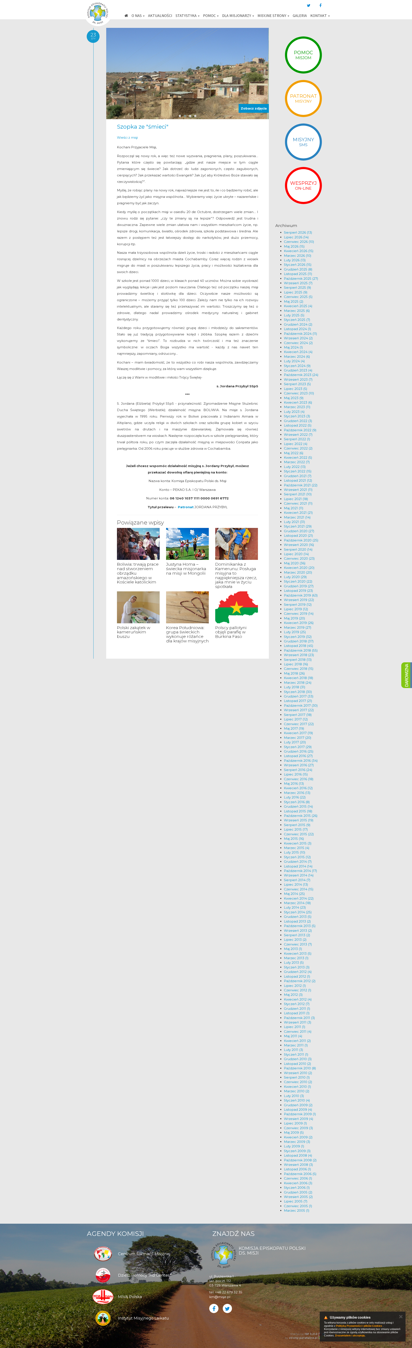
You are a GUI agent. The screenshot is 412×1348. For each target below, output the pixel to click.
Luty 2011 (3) (293, 1050)
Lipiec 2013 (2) (295, 940)
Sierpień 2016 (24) (298, 770)
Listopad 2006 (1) (297, 1169)
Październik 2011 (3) (299, 1018)
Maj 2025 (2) (293, 301)
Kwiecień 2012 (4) (298, 999)
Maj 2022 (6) (293, 453)
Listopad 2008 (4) (298, 1155)
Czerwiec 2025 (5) (298, 297)
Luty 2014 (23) (295, 907)
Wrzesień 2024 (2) (298, 338)
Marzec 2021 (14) (297, 517)
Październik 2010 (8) (300, 1068)
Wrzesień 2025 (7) (298, 283)
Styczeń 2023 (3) (297, 416)
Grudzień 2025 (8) (298, 269)
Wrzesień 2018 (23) (299, 655)
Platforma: (304, 1334)
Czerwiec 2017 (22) (299, 724)
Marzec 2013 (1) (296, 958)
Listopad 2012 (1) (297, 976)
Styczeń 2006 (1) (297, 1188)
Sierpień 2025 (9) (297, 288)
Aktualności (160, 15)
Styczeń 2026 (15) (298, 265)
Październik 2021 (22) (301, 485)
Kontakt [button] (319, 15)
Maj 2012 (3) (293, 995)
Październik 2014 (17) (300, 871)
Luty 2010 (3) (294, 1096)
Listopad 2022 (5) (298, 425)
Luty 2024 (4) (294, 361)
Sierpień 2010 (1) (297, 1077)
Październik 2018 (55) (301, 650)
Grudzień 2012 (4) (298, 972)
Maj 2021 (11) (293, 508)
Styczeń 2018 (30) (298, 692)
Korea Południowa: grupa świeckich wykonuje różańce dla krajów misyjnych (187, 634)
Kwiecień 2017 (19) (298, 733)
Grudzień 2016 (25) (299, 751)
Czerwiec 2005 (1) (298, 1206)
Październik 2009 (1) (300, 1114)
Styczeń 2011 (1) (296, 1054)
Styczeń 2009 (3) (297, 1151)
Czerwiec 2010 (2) (298, 1082)
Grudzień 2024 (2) (298, 324)
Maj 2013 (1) (293, 949)
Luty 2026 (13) (295, 260)
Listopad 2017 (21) (298, 701)
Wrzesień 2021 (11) (298, 490)
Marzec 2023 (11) (297, 407)
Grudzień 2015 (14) (298, 806)
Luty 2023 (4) (294, 412)
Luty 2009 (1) (294, 1146)
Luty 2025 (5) (294, 315)
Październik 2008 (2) (300, 1160)
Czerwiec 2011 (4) (298, 1031)
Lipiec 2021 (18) (296, 499)
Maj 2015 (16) (294, 839)
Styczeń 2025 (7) (297, 320)
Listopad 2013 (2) (297, 921)
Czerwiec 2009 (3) (298, 1128)
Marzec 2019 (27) (297, 627)
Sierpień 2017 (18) (298, 715)
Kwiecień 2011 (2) (297, 1041)
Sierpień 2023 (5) (297, 384)
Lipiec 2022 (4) (295, 444)
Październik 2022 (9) (300, 430)
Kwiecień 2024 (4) (298, 352)
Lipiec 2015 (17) (296, 829)
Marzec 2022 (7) (297, 462)
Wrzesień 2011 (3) (297, 1022)
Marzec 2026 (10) (297, 256)
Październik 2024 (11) (300, 334)
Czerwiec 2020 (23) (299, 558)
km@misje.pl (219, 1297)
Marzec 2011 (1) (296, 1045)
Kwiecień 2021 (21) (298, 513)
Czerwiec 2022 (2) (298, 448)
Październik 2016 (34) (301, 761)
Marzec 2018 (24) (298, 683)
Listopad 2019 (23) (298, 591)
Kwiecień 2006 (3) (298, 1183)
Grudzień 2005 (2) (298, 1192)
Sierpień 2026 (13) (298, 232)
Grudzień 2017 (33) (299, 696)
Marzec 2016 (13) (297, 793)
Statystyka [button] (186, 15)
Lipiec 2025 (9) (295, 292)
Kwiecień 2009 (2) (298, 1137)
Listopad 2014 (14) (298, 866)
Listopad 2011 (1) (297, 1013)
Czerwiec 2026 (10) (299, 242)
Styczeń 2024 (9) (297, 366)
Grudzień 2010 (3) (298, 1059)
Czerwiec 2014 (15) (299, 889)
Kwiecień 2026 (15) (299, 251)
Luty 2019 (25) (295, 632)
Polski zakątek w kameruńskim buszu (133, 632)
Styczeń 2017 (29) (298, 747)
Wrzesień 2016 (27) (299, 765)
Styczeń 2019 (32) (298, 637)
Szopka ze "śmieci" (142, 126)
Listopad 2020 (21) (298, 535)
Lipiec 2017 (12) (296, 719)
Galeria (300, 15)
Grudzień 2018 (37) (299, 641)
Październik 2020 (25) (301, 540)
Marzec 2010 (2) (296, 1091)
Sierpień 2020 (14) (298, 549)
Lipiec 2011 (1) (294, 1027)
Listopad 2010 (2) (297, 1064)
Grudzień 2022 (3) (298, 421)
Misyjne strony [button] (272, 15)
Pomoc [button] (210, 15)
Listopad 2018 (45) (298, 646)
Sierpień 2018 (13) (298, 660)
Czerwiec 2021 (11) (298, 503)
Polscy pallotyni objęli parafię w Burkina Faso (231, 632)
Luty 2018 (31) (294, 687)
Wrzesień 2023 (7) (298, 379)
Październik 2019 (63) (301, 595)
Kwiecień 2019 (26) (299, 623)
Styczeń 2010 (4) (297, 1100)
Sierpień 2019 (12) (298, 605)
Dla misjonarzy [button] (237, 15)
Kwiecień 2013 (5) (298, 953)
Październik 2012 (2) (300, 981)
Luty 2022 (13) (295, 467)
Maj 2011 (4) (293, 1036)
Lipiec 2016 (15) (296, 774)
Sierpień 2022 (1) (297, 439)
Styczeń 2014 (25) (298, 912)
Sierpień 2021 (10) (298, 494)
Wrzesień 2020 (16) (299, 545)
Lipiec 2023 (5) (295, 389)
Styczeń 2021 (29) (298, 526)
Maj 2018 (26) (294, 673)
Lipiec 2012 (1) (295, 986)
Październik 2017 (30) (301, 705)
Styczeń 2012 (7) (297, 1004)
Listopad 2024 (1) (297, 329)
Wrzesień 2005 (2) (298, 1197)
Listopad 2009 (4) (298, 1110)
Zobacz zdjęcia (254, 108)
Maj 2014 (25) (294, 894)
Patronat (186, 507)
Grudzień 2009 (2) (298, 1105)
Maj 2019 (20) (294, 618)
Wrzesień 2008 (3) (298, 1165)
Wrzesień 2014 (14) (299, 875)
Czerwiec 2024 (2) (298, 343)
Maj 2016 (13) (294, 783)
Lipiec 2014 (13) (296, 884)
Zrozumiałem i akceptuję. (350, 1335)
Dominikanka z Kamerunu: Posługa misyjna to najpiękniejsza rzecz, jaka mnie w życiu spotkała (236, 575)
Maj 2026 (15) (294, 246)
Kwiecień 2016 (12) (298, 788)
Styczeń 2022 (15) (298, 471)
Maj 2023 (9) (294, 398)
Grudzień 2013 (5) (298, 917)
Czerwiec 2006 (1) (298, 1178)
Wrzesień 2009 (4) (298, 1119)
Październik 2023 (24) (301, 375)
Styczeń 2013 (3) (297, 967)
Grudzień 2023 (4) (298, 370)
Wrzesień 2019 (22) (299, 600)
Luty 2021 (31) (294, 522)
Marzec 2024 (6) (297, 357)
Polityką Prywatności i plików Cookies (359, 1325)
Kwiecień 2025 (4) (298, 306)
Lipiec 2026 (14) (296, 237)
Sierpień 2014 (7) (297, 880)
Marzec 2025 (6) (297, 311)
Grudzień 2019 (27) (299, 586)
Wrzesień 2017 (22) (299, 710)
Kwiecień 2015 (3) (298, 843)
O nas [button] (137, 15)
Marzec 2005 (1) (296, 1210)
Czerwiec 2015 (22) (299, 834)
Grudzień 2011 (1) (297, 1009)
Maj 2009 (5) (294, 1132)
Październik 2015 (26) (301, 816)
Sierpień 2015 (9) (297, 825)
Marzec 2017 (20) (297, 738)
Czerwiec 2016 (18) (299, 779)
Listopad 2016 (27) (298, 756)
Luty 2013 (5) (294, 962)
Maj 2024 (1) (293, 347)
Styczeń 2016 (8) (297, 802)
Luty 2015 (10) (294, 852)
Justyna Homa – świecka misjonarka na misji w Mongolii (186, 569)
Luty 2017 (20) (295, 742)
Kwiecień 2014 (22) (299, 898)
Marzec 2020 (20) (298, 572)
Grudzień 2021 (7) (298, 476)
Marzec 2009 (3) (297, 1142)
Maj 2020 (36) (295, 563)
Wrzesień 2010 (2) (298, 1073)
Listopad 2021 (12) (298, 480)
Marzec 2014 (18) (297, 903)
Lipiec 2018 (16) (296, 664)
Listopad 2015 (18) (298, 811)
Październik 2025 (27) (301, 279)
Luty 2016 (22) (295, 797)
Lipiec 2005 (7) (295, 1201)
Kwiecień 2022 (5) (298, 457)
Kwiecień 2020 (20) (299, 568)
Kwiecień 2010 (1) (297, 1087)
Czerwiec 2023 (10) (299, 393)
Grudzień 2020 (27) (299, 531)
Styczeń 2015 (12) (297, 857)
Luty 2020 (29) (295, 577)
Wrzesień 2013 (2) (298, 931)
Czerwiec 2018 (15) (299, 669)
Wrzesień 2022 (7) (298, 435)
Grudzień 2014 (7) (298, 862)
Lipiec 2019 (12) (296, 609)
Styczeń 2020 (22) (298, 581)
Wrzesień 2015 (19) (299, 820)
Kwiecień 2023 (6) (298, 402)
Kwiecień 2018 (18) (298, 678)
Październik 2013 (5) (300, 926)
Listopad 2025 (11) (298, 274)
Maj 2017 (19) (294, 728)
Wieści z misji (127, 137)
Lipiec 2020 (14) (296, 554)
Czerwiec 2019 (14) (299, 614)
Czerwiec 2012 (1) (297, 990)
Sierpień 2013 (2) (297, 935)
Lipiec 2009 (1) (295, 1123)
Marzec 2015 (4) (296, 848)
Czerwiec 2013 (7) (298, 944)
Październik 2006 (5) (300, 1174)
